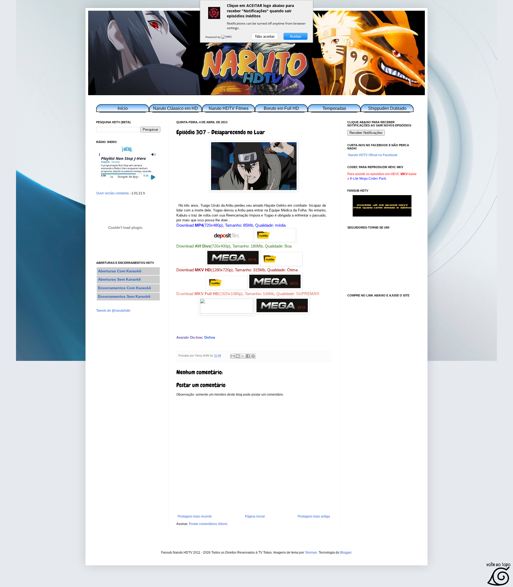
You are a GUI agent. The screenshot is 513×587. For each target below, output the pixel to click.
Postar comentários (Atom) (208, 524)
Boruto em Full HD (281, 108)
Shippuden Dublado (387, 108)
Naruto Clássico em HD (175, 108)
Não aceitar (265, 36)
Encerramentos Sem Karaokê (124, 296)
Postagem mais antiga (314, 516)
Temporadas (334, 108)
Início (123, 108)
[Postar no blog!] (237, 356)
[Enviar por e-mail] (232, 356)
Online (209, 337)
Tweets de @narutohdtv (113, 310)
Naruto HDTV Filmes (228, 108)
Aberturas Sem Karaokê (119, 279)
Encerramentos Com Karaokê (124, 288)
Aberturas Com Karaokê (119, 271)
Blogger (345, 552)
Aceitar (295, 36)
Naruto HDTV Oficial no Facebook (372, 155)
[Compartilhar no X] (243, 356)
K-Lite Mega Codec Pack (368, 178)
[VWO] (226, 37)
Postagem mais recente (195, 516)
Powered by (213, 37)
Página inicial (255, 516)
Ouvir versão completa (112, 193)
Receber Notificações (366, 133)
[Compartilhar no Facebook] (248, 356)
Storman (311, 552)
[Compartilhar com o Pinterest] (253, 356)
